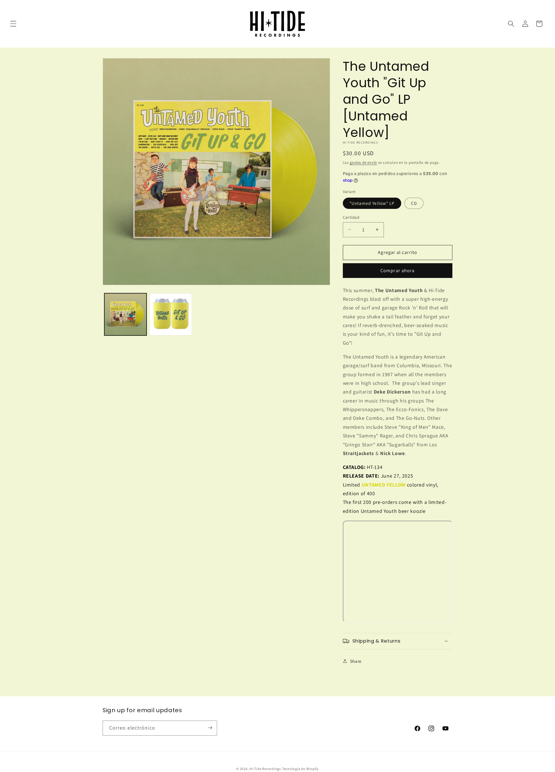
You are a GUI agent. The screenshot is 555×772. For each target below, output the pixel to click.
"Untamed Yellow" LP (372, 203)
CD (414, 203)
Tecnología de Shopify (300, 769)
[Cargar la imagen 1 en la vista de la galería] (125, 314)
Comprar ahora (397, 270)
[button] (13, 24)
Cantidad (351, 217)
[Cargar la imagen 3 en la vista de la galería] (171, 314)
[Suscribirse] (210, 727)
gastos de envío (363, 162)
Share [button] (356, 661)
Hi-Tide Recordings (265, 769)
